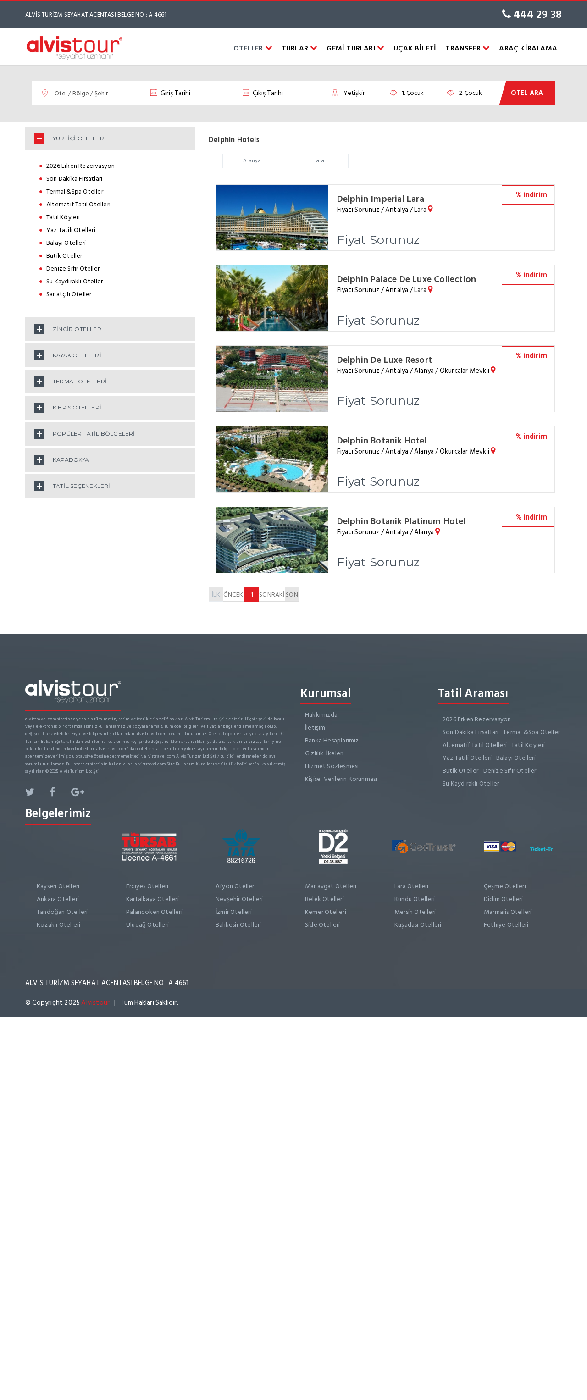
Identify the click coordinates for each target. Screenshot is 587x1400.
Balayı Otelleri (66, 243)
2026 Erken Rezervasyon (80, 165)
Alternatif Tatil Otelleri (78, 204)
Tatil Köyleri (63, 217)
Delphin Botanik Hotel (382, 440)
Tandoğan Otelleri (62, 912)
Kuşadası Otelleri (417, 924)
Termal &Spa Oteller (74, 191)
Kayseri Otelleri (58, 886)
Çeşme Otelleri (505, 886)
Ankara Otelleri (58, 899)
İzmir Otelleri (234, 912)
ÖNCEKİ (233, 594)
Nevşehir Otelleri (239, 899)
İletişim (315, 727)
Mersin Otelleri (415, 912)
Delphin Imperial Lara (380, 199)
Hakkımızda (321, 714)
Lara (319, 160)
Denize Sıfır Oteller (73, 268)
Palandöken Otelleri (154, 912)
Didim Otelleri (503, 899)
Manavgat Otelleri (330, 886)
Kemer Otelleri (325, 912)
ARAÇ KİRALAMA (528, 48)
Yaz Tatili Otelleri (70, 230)
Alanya (252, 160)
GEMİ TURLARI (352, 48)
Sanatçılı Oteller (68, 294)
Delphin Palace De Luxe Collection (406, 279)
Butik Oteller (64, 255)
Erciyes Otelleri (147, 886)
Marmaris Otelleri (508, 912)
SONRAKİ (271, 594)
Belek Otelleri (324, 899)
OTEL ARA (527, 93)
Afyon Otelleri (236, 886)
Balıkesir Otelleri (238, 924)
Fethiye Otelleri (506, 924)
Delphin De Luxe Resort (384, 360)
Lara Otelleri (411, 886)
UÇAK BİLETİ (414, 48)
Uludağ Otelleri (147, 924)
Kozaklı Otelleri (58, 924)
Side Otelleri (322, 924)
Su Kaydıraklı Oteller (74, 281)
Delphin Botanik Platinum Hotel (401, 521)
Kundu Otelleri (414, 899)
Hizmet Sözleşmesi (332, 766)
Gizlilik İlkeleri (324, 753)
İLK (216, 594)
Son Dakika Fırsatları (74, 178)
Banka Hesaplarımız (332, 740)
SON (292, 594)
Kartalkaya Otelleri (152, 899)
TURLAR (296, 48)
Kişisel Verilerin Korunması (341, 779)
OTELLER (249, 48)
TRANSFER (463, 48)
